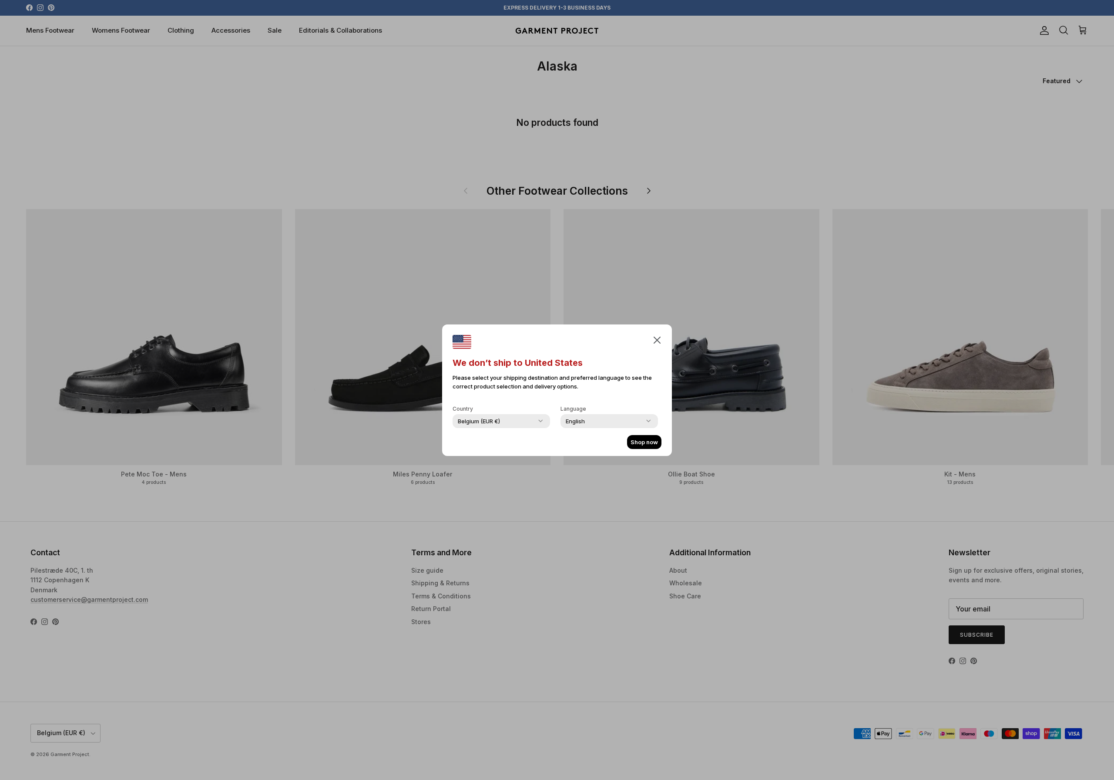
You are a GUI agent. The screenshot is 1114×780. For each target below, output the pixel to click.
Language (573, 408)
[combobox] (479, 421)
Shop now (644, 442)
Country (463, 408)
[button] (657, 339)
